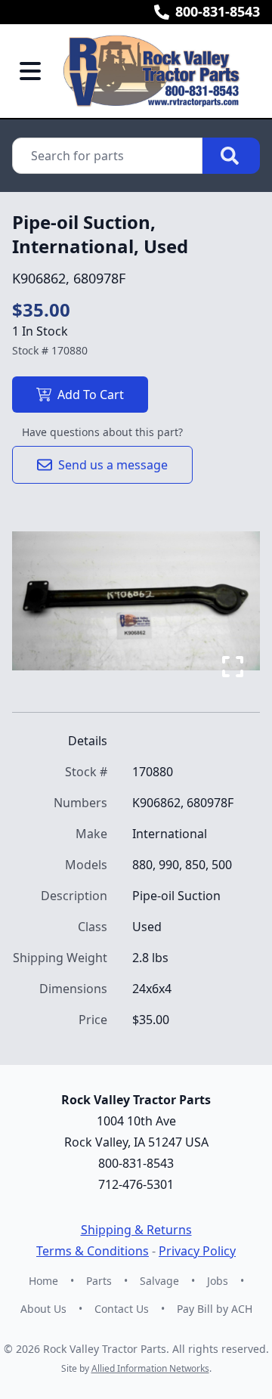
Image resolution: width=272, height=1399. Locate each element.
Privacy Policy (197, 1251)
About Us (43, 1309)
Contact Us (121, 1309)
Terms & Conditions (92, 1251)
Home (43, 1281)
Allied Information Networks (150, 1368)
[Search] (231, 156)
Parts (99, 1281)
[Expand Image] (233, 667)
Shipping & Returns (136, 1229)
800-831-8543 (217, 11)
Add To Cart (90, 394)
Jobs (217, 1281)
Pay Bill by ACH (214, 1309)
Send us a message (113, 465)
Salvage (159, 1281)
